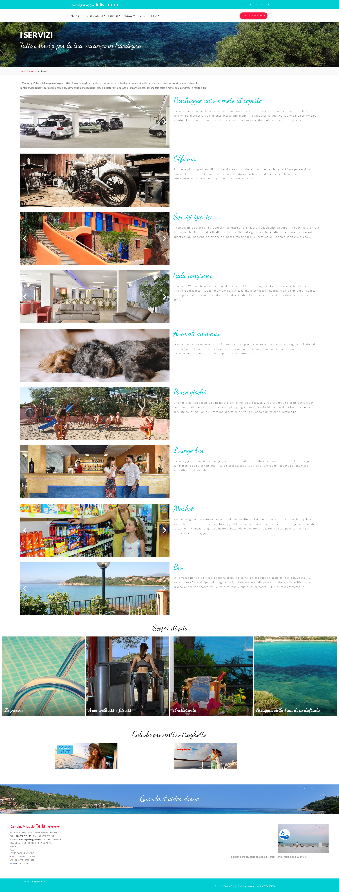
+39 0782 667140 (22, 836)
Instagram (23, 863)
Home (75, 15)
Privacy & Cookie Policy (225, 886)
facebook (14, 863)
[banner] (86, 744)
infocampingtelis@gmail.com (29, 839)
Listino (26, 881)
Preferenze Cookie (246, 886)
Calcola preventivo (253, 15)
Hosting (259, 886)
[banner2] (205, 744)
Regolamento (38, 881)
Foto (141, 15)
